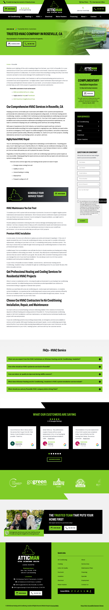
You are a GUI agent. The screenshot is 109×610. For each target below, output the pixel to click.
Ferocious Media (55, 606)
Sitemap (101, 606)
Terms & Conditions (84, 216)
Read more (13, 438)
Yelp (24, 95)
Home (8, 64)
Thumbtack (31, 95)
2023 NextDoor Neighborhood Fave (24, 99)
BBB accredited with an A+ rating (23, 92)
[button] (100, 16)
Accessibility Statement (93, 606)
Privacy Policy (95, 214)
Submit (82, 221)
